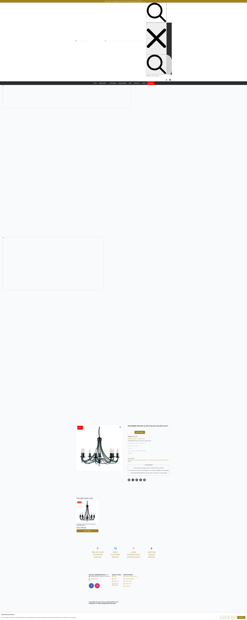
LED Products (113, 83)
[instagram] (97, 585)
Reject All (233, 617)
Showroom (136, 83)
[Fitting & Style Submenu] (107, 83)
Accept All (241, 617)
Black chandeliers (143, 460)
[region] (123, 616)
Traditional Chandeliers (164, 460)
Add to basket (139, 432)
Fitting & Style (102, 83)
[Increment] (132, 432)
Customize (224, 617)
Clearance (150, 83)
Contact (144, 83)
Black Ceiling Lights (136, 460)
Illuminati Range (122, 83)
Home (95, 83)
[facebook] (91, 585)
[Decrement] (128, 432)
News (130, 83)
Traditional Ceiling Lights (154, 460)
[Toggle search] (156, 13)
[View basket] (170, 79)
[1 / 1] (67, 161)
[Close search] (156, 38)
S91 (148, 460)
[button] (120, 427)
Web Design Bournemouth (107, 603)
